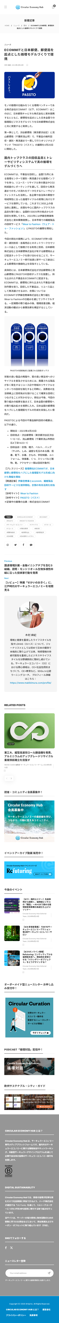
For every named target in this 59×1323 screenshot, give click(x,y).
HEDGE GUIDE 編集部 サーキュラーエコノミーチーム (23, 765)
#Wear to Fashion (27, 521)
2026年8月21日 (33, 941)
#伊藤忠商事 (24, 528)
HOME (7, 26)
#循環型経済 (40, 532)
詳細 (45, 1225)
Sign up (49, 1273)
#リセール (47, 525)
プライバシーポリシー (16, 1315)
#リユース (10, 528)
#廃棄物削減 (11, 532)
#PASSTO (10, 521)
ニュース (16, 26)
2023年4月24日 (17, 65)
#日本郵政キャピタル (27, 536)
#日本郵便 (10, 536)
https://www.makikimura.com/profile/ (30, 682)
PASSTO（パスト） (30, 497)
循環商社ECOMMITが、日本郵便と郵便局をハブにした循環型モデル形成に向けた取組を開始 (29, 472)
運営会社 (46, 1309)
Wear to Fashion (29, 493)
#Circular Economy (25, 517)
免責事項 (34, 1315)
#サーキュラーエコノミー (15, 525)
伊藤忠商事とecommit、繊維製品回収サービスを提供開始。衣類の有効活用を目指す (29, 485)
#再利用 (37, 528)
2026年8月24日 (33, 916)
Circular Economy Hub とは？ (22, 1309)
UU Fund (21, 1205)
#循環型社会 (25, 532)
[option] (29, 743)
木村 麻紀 (7, 65)
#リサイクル (34, 525)
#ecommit (43, 517)
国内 (25, 26)
